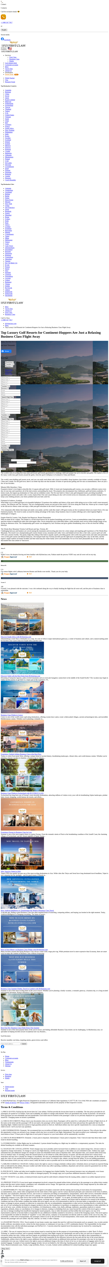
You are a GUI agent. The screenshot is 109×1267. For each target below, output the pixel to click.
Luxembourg (9, 167)
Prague (7, 267)
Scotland (8, 140)
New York (8, 204)
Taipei (7, 236)
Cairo (7, 244)
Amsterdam (9, 190)
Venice (7, 242)
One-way (8, 372)
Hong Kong (9, 200)
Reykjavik (8, 288)
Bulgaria (8, 174)
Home (7, 1056)
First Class (12, 57)
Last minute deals (11, 63)
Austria (7, 176)
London (7, 227)
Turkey (7, 111)
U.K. (7, 113)
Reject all (83, 1261)
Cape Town (9, 246)
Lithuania (8, 155)
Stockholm (8, 295)
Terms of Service (10, 1102)
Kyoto (7, 265)
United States (9, 115)
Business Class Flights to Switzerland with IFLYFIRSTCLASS (22, 793)
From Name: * (6, 460)
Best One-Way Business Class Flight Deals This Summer (20, 1028)
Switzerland (9, 105)
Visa (6, 80)
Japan (7, 98)
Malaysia (8, 102)
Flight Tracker (10, 78)
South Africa (9, 128)
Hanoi (7, 269)
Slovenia (8, 165)
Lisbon (7, 280)
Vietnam (8, 117)
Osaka (7, 206)
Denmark (8, 172)
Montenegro (9, 157)
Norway (8, 147)
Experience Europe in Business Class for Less (16, 832)
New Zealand (9, 130)
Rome (7, 217)
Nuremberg (9, 276)
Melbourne (8, 240)
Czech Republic (10, 180)
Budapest (8, 282)
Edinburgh (8, 292)
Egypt (7, 96)
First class (8, 1074)
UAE (7, 161)
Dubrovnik (8, 293)
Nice (6, 271)
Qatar (7, 121)
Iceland (7, 144)
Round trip (8, 370)
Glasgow (8, 274)
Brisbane (8, 255)
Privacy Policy (24, 1102)
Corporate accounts (11, 65)
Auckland (8, 192)
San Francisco (10, 207)
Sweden (8, 138)
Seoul (7, 209)
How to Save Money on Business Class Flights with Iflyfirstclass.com (24, 950)
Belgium (8, 92)
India (7, 134)
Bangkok (8, 211)
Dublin (7, 286)
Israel (7, 168)
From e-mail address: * (8, 462)
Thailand (8, 109)
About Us (8, 70)
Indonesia (8, 153)
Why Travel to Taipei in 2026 (11, 871)
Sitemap (8, 1066)
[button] (4, 30)
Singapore (8, 253)
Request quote (10, 1090)
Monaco (8, 146)
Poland (7, 159)
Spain (7, 119)
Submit (24, 1044)
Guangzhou (9, 257)
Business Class (14, 59)
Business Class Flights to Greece (12, 715)
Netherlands (9, 103)
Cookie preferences (66, 1261)
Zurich (7, 213)
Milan (7, 238)
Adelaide (8, 188)
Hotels (11, 61)
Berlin (7, 196)
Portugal (8, 149)
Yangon (7, 261)
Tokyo (7, 225)
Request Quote (10, 82)
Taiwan (7, 107)
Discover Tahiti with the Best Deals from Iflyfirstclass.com (20, 676)
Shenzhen (8, 259)
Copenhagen (9, 234)
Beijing (7, 194)
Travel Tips (9, 69)
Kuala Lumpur (10, 100)
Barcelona (8, 230)
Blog (6, 67)
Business (8, 1076)
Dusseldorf (8, 250)
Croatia (7, 151)
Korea (7, 136)
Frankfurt (8, 228)
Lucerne (8, 278)
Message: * (4, 467)
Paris (6, 223)
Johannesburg (9, 248)
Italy (6, 123)
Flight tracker (9, 1087)
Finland (7, 170)
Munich (7, 202)
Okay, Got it (5, 1248)
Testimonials (9, 1062)
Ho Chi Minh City (11, 263)
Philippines (9, 132)
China (7, 94)
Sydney (7, 219)
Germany (8, 124)
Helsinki (8, 272)
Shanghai (8, 215)
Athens (7, 290)
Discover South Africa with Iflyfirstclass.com (16, 637)
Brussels (8, 251)
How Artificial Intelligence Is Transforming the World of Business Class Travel (27, 910)
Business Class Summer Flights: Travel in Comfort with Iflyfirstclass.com (25, 989)
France (7, 126)
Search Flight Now (7, 397)
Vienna (7, 284)
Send (3, 469)
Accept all (97, 1261)
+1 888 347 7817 (6, 320)
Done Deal (11, 74)
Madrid (7, 232)
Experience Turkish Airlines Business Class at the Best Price (21, 754)
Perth (7, 221)
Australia (8, 90)
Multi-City (8, 374)
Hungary (8, 178)
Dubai (7, 198)
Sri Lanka (8, 163)
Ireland (7, 142)
